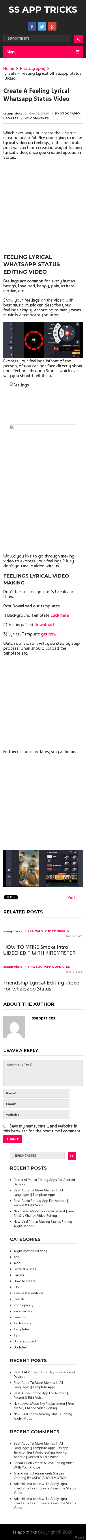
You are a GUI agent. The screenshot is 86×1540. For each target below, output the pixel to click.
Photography (32, 68)
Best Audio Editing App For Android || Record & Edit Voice (41, 1203)
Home (8, 68)
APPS (18, 1263)
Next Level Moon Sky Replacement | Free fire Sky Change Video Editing (44, 1214)
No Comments (36, 118)
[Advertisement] (43, 207)
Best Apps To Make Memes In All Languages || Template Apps (38, 1193)
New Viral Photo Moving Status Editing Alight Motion (43, 1224)
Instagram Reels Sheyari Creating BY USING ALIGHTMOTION (40, 1476)
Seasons (20, 1317)
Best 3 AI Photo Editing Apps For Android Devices (44, 1182)
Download (44, 624)
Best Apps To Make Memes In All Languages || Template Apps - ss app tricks (41, 1448)
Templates (22, 1329)
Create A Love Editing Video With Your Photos (44, 1465)
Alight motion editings (30, 1251)
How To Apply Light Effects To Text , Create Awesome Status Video (45, 1488)
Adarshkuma (23, 1484)
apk (16, 1257)
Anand (18, 1474)
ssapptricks (12, 113)
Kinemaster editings (28, 1293)
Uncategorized (25, 1341)
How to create (25, 1281)
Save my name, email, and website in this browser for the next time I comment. (42, 1128)
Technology (22, 1323)
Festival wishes (25, 1269)
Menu (12, 52)
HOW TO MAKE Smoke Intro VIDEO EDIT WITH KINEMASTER (39, 950)
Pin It (72, 897)
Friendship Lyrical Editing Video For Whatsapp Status (41, 986)
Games (19, 1275)
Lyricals (35, 931)
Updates (11, 118)
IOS (16, 1287)
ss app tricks (43, 9)
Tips (17, 1335)
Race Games (23, 1311)
